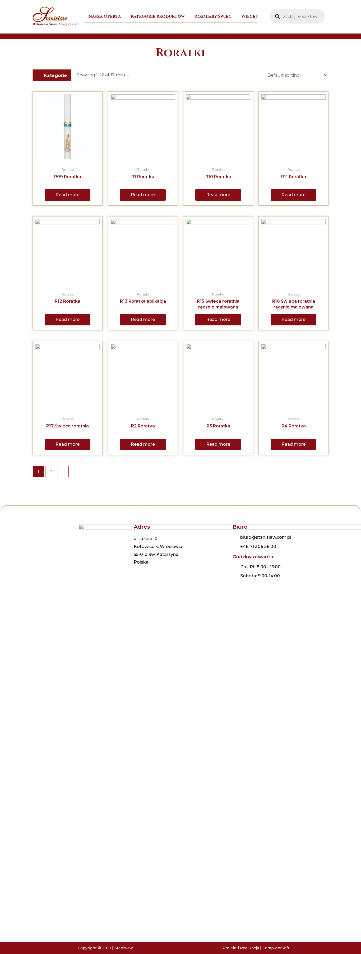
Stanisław (123, 948)
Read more (67, 194)
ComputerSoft (275, 948)
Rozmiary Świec (213, 16)
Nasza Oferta (104, 16)
